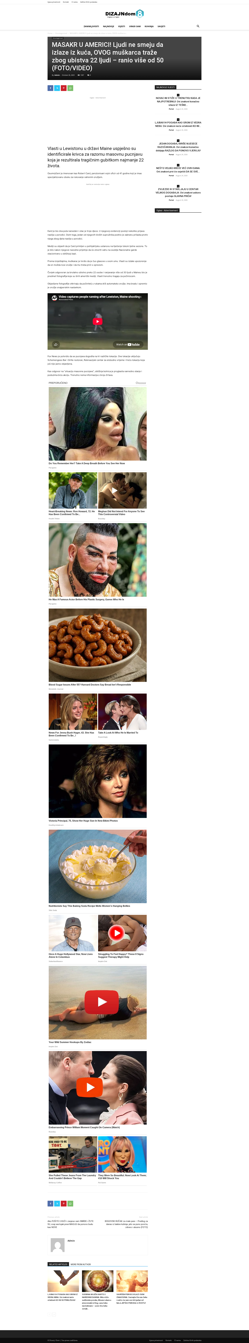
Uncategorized (61, 33)
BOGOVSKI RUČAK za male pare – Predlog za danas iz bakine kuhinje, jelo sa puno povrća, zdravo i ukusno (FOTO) (126, 1224)
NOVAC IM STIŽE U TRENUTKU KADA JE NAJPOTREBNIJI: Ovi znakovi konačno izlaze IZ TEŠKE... (178, 101)
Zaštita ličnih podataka (88, 2)
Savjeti (161, 26)
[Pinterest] (64, 88)
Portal (171, 109)
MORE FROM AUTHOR (81, 1264)
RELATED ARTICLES (58, 1264)
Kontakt (66, 2)
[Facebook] (50, 88)
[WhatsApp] (70, 88)
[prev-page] (49, 1314)
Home (50, 33)
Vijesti (121, 26)
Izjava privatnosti (54, 2)
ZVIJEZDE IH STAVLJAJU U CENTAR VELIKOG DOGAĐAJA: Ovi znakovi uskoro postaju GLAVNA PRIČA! (178, 193)
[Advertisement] (97, 119)
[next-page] (54, 1314)
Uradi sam (135, 26)
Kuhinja (149, 26)
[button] (198, 26)
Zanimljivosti (91, 26)
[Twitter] (57, 88)
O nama (75, 2)
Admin (57, 75)
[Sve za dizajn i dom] (124, 13)
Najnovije (108, 26)
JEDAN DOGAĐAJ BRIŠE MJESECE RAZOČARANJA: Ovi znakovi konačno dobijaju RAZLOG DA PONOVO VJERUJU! (178, 147)
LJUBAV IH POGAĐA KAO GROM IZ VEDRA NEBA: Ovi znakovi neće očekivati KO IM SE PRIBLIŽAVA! (63, 1297)
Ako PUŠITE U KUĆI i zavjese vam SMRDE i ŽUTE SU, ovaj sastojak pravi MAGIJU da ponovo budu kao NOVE (71, 1224)
